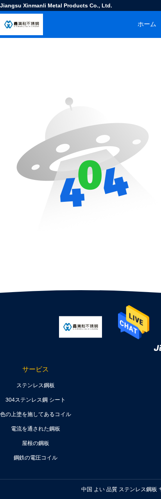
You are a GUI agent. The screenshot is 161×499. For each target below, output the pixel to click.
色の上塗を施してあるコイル (35, 414)
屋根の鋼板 (35, 443)
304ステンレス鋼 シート (35, 400)
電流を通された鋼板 (35, 428)
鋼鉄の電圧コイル (35, 457)
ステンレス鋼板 (35, 385)
